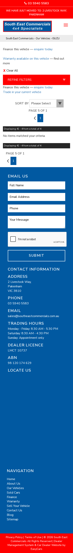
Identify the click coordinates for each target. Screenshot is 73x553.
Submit (36, 255)
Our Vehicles (43, 38)
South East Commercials (20, 38)
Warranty (13, 501)
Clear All (12, 71)
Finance (12, 497)
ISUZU (56, 38)
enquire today (43, 49)
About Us (13, 483)
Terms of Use (33, 537)
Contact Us (14, 510)
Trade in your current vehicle (22, 92)
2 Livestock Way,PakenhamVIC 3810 (19, 286)
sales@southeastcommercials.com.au (33, 316)
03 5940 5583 (38, 3)
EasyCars (36, 549)
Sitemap (12, 519)
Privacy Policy (14, 537)
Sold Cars (13, 492)
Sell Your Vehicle (18, 506)
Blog (10, 515)
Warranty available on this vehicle (26, 58)
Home (11, 479)
